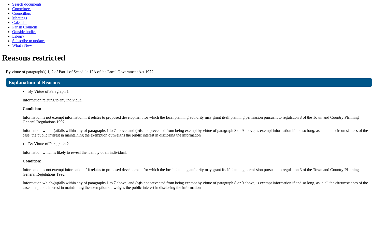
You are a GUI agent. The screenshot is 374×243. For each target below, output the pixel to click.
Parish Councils (24, 27)
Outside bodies (24, 31)
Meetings (19, 18)
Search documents (26, 4)
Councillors (21, 13)
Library (18, 36)
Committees (21, 9)
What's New (22, 45)
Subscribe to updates (28, 41)
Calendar (19, 22)
